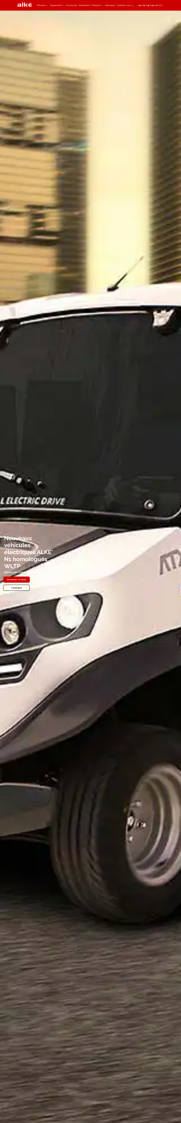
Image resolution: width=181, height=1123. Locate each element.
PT (157, 6)
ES (153, 6)
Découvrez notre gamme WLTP (24, 572)
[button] (42, 5)
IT (161, 6)
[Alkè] (24, 4)
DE (148, 6)
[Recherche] (133, 5)
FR (144, 6)
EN (139, 6)
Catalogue (16, 587)
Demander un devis (16, 579)
